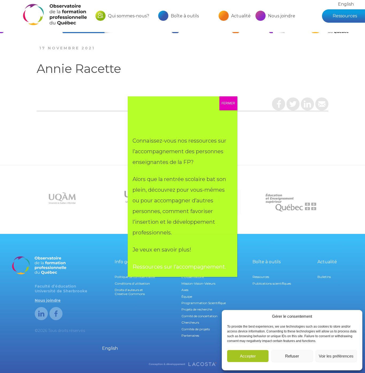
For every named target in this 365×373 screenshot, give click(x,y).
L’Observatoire (192, 277)
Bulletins (324, 277)
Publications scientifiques (272, 283)
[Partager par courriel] (321, 106)
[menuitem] (346, 4)
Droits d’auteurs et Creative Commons (130, 292)
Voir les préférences (336, 356)
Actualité (241, 15)
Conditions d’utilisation (132, 283)
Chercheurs (190, 322)
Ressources (345, 15)
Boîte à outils (185, 15)
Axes (184, 290)
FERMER (228, 103)
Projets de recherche (196, 309)
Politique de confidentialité (135, 277)
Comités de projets (195, 329)
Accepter (248, 356)
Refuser (292, 356)
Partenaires (190, 335)
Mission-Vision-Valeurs (198, 283)
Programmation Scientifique (203, 303)
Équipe (186, 297)
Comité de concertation (199, 316)
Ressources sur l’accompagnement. (180, 267)
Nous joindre (281, 15)
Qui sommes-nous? (128, 15)
